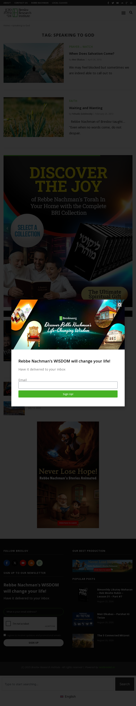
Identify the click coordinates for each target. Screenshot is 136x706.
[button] (119, 304)
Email (22, 380)
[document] (68, 353)
